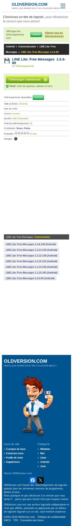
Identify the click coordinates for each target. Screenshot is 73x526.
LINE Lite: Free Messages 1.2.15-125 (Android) (31, 261)
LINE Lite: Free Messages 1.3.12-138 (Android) (31, 255)
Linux (43, 457)
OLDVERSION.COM (29, 4)
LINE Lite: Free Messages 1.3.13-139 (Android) (31, 250)
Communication (27, 46)
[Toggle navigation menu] (63, 6)
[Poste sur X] (15, 138)
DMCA (7, 520)
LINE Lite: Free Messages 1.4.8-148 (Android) (31, 244)
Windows (45, 449)
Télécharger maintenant (24, 79)
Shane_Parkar (23, 128)
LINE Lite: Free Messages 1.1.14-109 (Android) (31, 267)
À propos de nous (16, 449)
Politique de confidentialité (52, 517)
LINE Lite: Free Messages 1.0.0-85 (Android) (30, 278)
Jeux (43, 466)
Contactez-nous (15, 453)
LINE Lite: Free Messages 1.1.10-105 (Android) (31, 272)
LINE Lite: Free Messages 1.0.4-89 (38, 61)
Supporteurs (13, 462)
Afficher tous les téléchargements (54, 35)
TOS (15, 520)
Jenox (40, 520)
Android (10, 46)
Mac (42, 453)
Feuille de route (14, 457)
